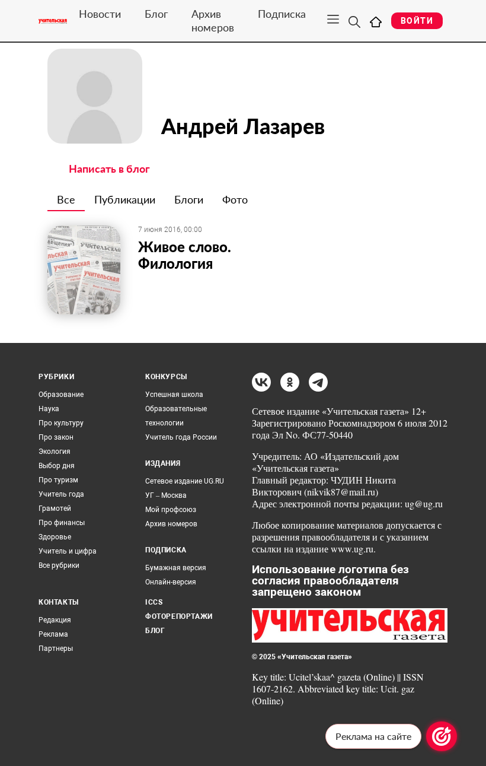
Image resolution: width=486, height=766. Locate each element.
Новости (100, 13)
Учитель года (61, 494)
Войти (417, 21)
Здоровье (55, 537)
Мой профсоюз (170, 510)
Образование (61, 394)
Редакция (55, 620)
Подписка (282, 13)
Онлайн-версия (170, 582)
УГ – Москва (166, 495)
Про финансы (62, 523)
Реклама (53, 634)
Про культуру (61, 423)
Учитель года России (181, 437)
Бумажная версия (175, 568)
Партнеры (56, 648)
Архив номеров (212, 20)
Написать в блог (109, 168)
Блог (156, 13)
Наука (49, 409)
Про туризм (58, 480)
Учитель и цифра (68, 551)
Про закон (56, 437)
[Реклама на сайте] (441, 736)
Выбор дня (57, 466)
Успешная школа (174, 394)
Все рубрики (59, 565)
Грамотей (55, 508)
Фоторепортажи (179, 616)
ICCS (153, 602)
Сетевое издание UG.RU (184, 481)
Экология (55, 451)
